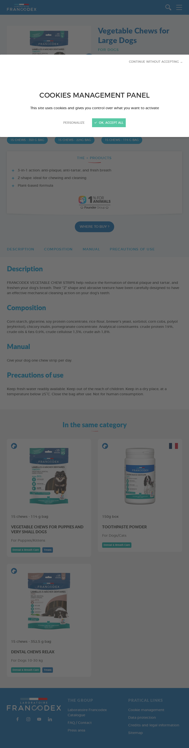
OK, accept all (110, 122)
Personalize (74, 122)
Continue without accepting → (156, 61)
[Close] (94, 374)
